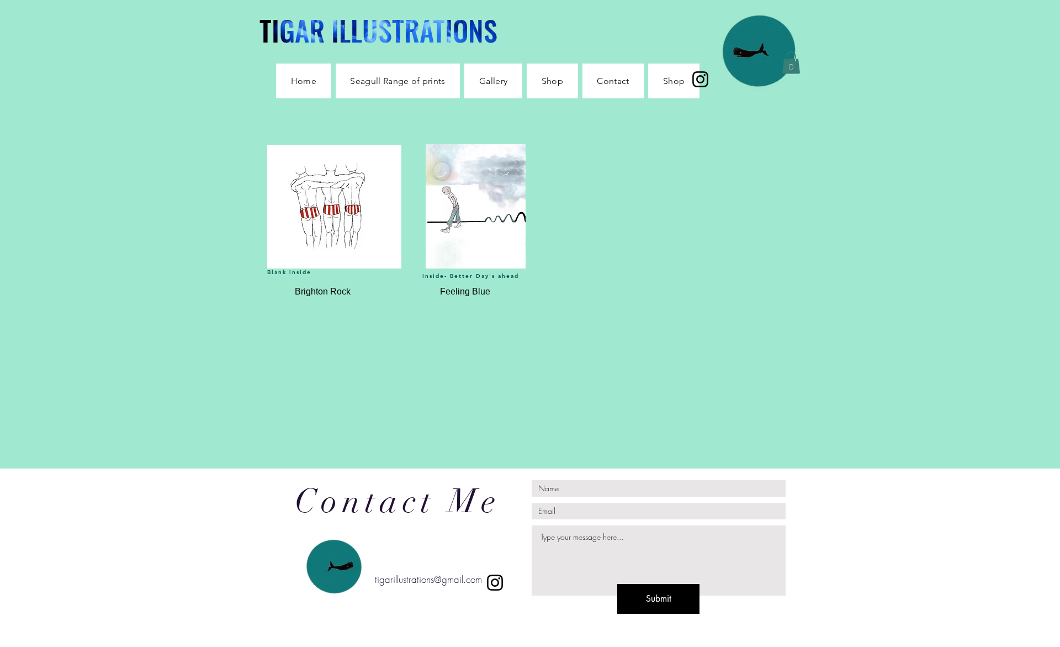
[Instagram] (700, 79)
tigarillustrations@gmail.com (428, 579)
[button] (552, 81)
